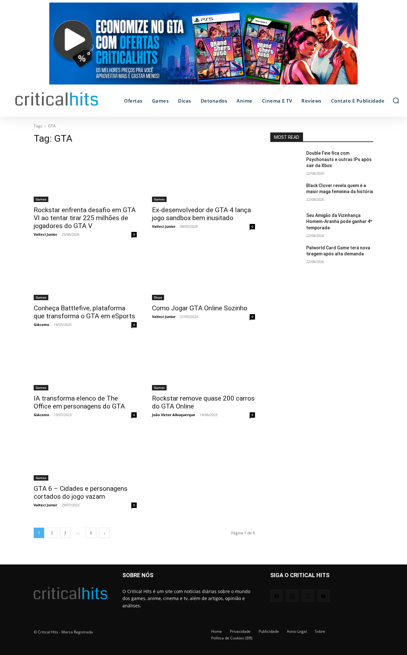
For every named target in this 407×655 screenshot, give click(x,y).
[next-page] (104, 533)
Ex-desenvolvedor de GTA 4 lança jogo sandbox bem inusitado (201, 214)
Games (41, 199)
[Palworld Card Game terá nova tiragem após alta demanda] (285, 256)
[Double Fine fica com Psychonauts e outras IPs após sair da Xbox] (285, 161)
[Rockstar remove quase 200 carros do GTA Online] (203, 364)
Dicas (158, 297)
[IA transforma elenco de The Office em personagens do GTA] (85, 364)
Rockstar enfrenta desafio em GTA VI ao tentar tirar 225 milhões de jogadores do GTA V (85, 218)
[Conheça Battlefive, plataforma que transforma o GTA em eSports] (85, 274)
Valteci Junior (45, 234)
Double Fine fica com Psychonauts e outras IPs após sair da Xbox (339, 159)
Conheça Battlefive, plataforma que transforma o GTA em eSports (84, 312)
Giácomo (41, 324)
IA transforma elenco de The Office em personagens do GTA (79, 402)
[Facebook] (276, 596)
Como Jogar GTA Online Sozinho (199, 308)
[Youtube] (323, 596)
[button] (395, 100)
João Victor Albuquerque (173, 414)
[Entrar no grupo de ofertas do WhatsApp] (203, 47)
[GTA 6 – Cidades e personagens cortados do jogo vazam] (85, 455)
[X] (307, 596)
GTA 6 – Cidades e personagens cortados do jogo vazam (81, 492)
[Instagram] (292, 596)
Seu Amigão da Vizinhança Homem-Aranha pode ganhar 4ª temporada (339, 221)
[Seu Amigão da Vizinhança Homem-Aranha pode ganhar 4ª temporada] (285, 223)
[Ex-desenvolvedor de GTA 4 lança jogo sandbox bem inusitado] (203, 176)
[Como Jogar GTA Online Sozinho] (203, 274)
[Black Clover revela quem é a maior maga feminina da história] (285, 193)
